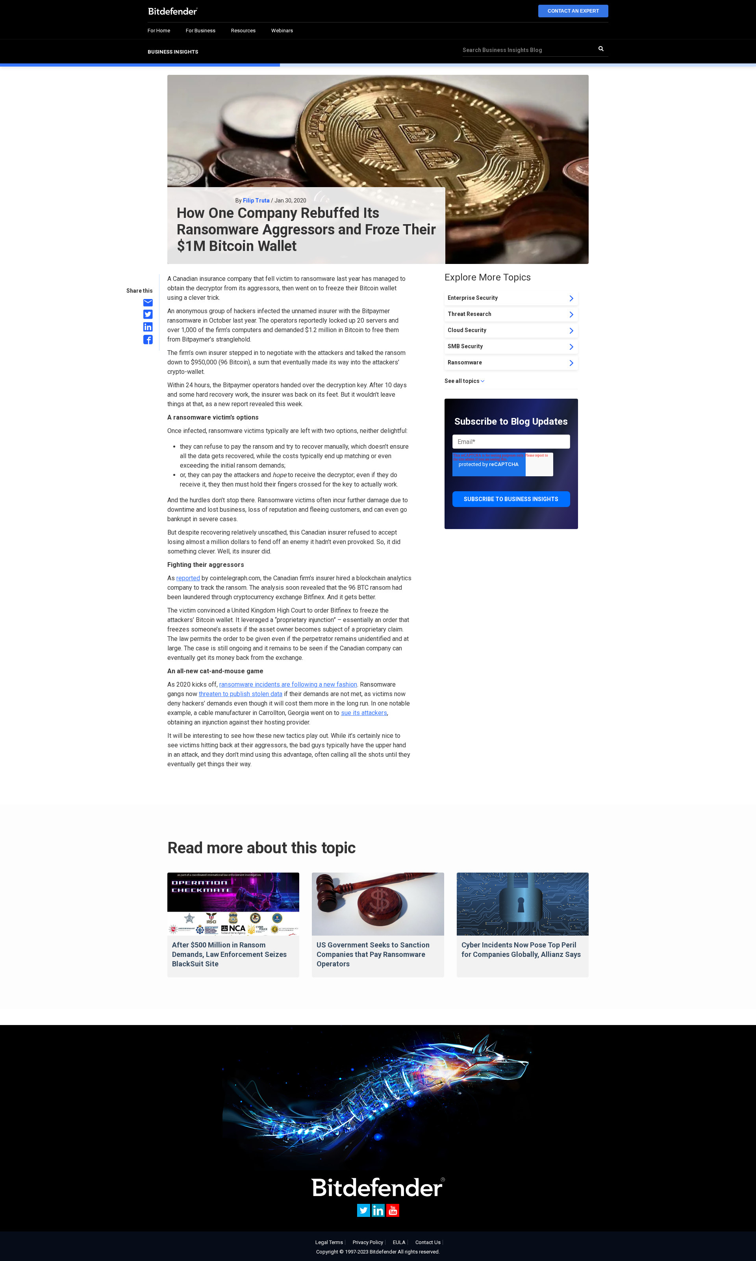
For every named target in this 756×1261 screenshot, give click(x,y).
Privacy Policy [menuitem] (368, 1242)
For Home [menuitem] (159, 30)
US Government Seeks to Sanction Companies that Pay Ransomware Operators (373, 954)
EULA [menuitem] (399, 1242)
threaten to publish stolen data (240, 694)
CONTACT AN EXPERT (573, 11)
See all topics (462, 381)
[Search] (600, 48)
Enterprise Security (473, 298)
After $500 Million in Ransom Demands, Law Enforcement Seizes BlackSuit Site (229, 954)
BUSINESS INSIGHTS (173, 52)
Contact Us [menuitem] (428, 1242)
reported (188, 578)
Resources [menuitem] (243, 30)
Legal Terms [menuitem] (329, 1242)
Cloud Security (467, 330)
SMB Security (465, 346)
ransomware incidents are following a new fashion (288, 684)
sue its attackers (364, 713)
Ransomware (465, 362)
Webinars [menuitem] (282, 30)
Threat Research (469, 314)
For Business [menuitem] (200, 30)
